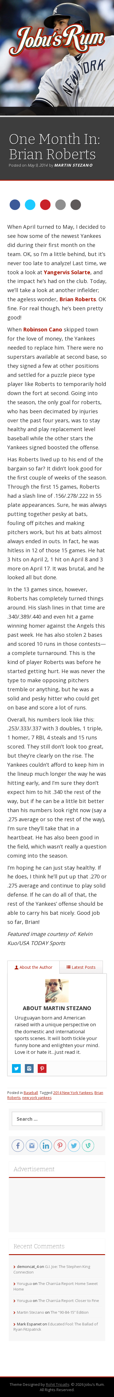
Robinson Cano (42, 329)
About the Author (35, 967)
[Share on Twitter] (30, 208)
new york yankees (36, 1097)
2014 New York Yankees (73, 1092)
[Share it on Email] (60, 208)
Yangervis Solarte (67, 272)
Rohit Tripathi (57, 1384)
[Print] (75, 208)
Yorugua (24, 1283)
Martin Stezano (73, 165)
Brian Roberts (77, 299)
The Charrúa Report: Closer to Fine (68, 1300)
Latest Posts (83, 967)
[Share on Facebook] (15, 208)
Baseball (31, 1092)
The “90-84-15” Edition (70, 1312)
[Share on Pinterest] (45, 208)
